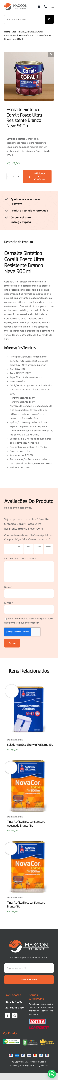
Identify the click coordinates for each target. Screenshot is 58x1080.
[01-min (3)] (37, 1019)
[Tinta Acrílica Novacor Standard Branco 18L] (28, 843)
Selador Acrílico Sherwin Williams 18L (30, 745)
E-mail (8, 602)
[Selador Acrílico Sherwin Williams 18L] (28, 685)
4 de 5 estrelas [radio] (39, 549)
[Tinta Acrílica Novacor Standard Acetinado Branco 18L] (28, 762)
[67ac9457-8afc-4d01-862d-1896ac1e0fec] (11, 1040)
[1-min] (16, 4)
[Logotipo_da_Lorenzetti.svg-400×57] (39, 1027)
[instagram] (14, 1015)
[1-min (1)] (29, 941)
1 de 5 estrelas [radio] (9, 549)
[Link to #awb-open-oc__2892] (53, 7)
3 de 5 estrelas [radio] (29, 549)
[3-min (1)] (47, 1040)
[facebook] (7, 1015)
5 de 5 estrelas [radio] (49, 549)
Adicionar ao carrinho (39, 176)
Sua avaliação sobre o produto (21, 558)
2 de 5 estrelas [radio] (19, 549)
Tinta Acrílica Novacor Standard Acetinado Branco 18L (26, 824)
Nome (8, 587)
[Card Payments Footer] (28, 1054)
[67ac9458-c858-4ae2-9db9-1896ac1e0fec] (30, 1040)
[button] (51, 54)
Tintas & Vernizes (15, 739)
